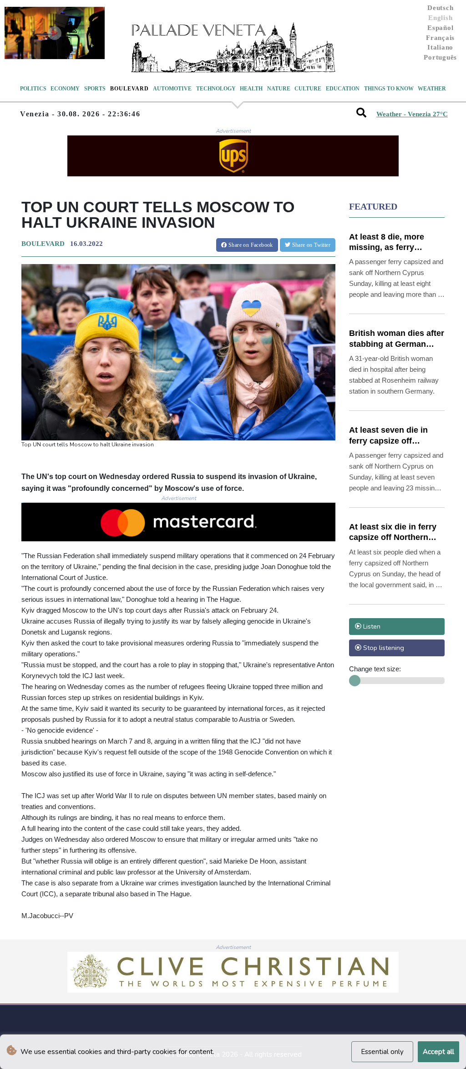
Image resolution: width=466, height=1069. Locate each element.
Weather (432, 88)
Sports (95, 88)
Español (440, 27)
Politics (33, 88)
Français (440, 37)
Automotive (172, 88)
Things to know (389, 88)
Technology (216, 88)
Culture (307, 88)
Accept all (438, 1051)
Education (343, 88)
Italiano (440, 47)
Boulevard (129, 88)
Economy (65, 88)
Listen (370, 626)
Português (440, 57)
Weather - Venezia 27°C (412, 114)
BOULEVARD (43, 243)
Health (251, 88)
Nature (278, 88)
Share (250, 245)
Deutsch (440, 7)
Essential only (382, 1051)
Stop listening (382, 647)
